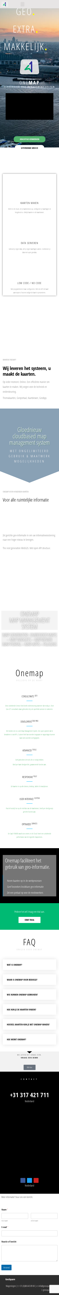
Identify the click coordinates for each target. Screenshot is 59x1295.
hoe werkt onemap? (16, 1039)
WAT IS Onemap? (14, 964)
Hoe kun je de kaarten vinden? (21, 1009)
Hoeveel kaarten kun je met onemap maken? (28, 1024)
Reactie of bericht (9, 1241)
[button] (22, 4)
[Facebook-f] (22, 1180)
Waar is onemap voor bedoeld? (22, 979)
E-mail (5, 1227)
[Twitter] (29, 1180)
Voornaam (5, 1221)
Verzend (6, 1267)
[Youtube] (36, 1180)
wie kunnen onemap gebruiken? (22, 994)
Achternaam (34, 1221)
